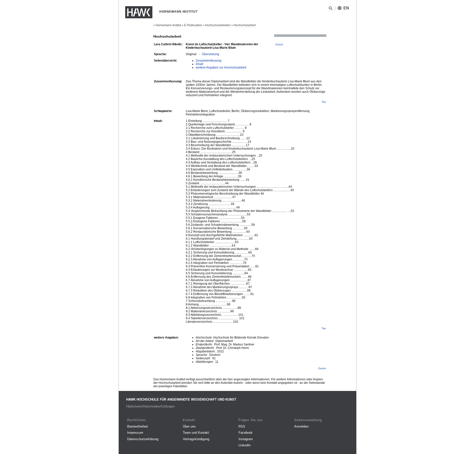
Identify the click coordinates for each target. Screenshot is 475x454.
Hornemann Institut (168, 25)
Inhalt (199, 64)
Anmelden (301, 426)
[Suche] (330, 9)
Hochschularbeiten (218, 25)
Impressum (135, 432)
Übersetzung (210, 54)
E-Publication (193, 25)
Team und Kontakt (196, 432)
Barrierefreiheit (137, 426)
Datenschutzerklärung (142, 439)
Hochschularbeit (245, 25)
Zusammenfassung (208, 60)
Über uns (189, 426)
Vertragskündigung (196, 439)
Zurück (279, 44)
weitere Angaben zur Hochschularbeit (221, 67)
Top (324, 101)
